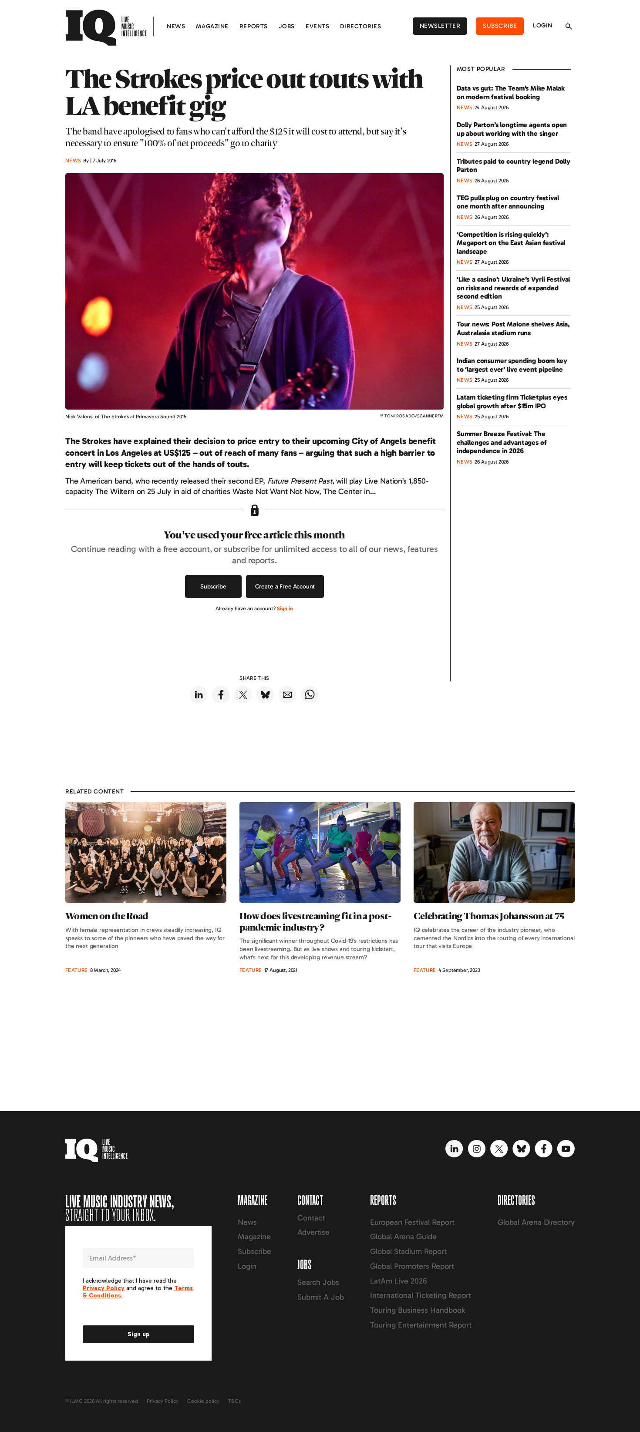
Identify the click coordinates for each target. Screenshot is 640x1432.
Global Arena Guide (403, 1236)
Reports (253, 26)
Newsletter (440, 26)
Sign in (285, 608)
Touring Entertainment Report (421, 1325)
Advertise (313, 1232)
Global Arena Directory (536, 1222)
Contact (311, 1218)
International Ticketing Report (420, 1295)
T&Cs (234, 1401)
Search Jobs (318, 1282)
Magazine (212, 26)
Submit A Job (320, 1297)
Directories (360, 26)
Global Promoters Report (412, 1266)
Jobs (287, 26)
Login (542, 25)
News (176, 26)
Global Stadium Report (408, 1251)
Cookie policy (203, 1401)
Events (317, 26)
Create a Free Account (285, 586)
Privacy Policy (163, 1401)
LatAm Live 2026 (398, 1281)
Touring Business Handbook (417, 1310)
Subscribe (500, 26)
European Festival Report (412, 1222)
